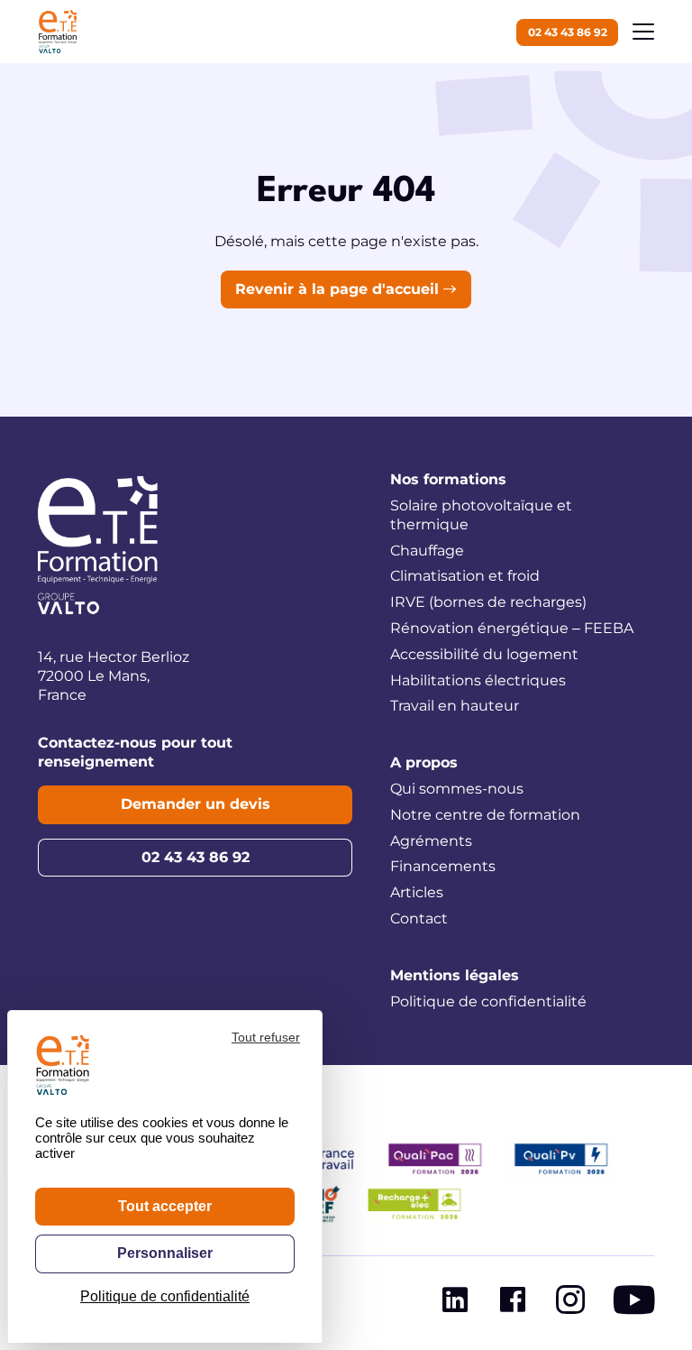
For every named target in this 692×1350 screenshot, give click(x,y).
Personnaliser (165, 1253)
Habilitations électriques (478, 680)
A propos (424, 762)
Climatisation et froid (465, 575)
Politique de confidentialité (488, 1001)
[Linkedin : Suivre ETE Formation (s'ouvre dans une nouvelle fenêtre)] (455, 1304)
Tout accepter (165, 1206)
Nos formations (448, 479)
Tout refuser (266, 1037)
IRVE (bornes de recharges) (488, 602)
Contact (419, 918)
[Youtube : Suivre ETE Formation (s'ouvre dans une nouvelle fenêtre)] (634, 1304)
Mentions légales (454, 975)
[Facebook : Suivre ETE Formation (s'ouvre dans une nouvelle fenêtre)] (512, 1304)
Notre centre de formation (485, 814)
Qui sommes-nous (457, 788)
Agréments (431, 840)
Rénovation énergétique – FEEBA (511, 628)
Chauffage (427, 550)
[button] (643, 32)
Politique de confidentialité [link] (165, 1296)
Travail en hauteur (454, 705)
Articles (416, 892)
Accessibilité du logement (484, 654)
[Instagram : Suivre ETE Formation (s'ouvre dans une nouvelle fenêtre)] (570, 1304)
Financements (443, 866)
